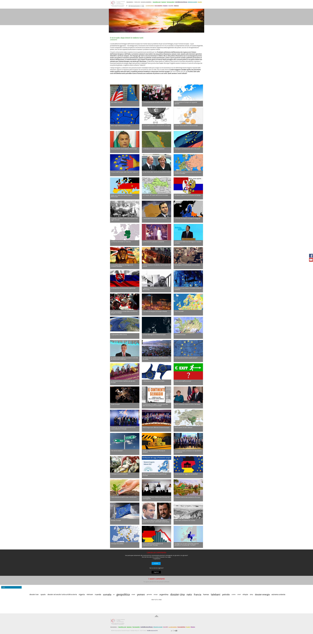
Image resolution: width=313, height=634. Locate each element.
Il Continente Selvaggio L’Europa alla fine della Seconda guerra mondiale (155, 405)
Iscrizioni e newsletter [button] (146, 2)
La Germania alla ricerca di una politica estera (156, 172)
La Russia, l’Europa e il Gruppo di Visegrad (187, 218)
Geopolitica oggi (157, 2)
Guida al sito (137, 2)
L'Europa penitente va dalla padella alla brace (156, 102)
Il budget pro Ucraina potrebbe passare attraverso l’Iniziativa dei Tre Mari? (186, 544)
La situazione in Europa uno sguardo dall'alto (185, 103)
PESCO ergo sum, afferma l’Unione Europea (156, 427)
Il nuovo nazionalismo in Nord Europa (186, 125)
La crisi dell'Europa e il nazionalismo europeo (156, 125)
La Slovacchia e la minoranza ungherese (123, 288)
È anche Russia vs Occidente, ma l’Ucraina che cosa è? (156, 265)
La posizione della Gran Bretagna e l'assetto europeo (187, 242)
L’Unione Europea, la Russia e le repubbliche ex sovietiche (188, 451)
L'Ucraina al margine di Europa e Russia (155, 311)
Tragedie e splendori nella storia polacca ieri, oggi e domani (124, 219)
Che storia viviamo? (117, 451)
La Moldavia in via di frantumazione (153, 149)
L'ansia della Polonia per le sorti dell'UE (155, 218)
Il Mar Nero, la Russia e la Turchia (184, 520)
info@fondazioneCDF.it (152, 630)
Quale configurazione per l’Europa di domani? (154, 451)
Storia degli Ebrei (158, 5)
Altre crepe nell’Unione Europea (120, 125)
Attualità (200, 2)
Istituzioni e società (192, 2)
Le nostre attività (150, 5)
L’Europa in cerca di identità (119, 474)
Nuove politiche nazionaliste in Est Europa (124, 149)
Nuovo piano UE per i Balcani (183, 427)
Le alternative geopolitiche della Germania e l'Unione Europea (187, 172)
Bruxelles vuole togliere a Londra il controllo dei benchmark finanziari (124, 358)
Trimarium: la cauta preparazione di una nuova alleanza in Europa (123, 428)
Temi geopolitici (170, 2)
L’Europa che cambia (117, 544)
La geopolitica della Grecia (119, 334)
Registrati (156, 572)
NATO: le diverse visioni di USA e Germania (187, 404)
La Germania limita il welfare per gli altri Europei (123, 381)
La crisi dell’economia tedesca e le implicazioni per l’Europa (153, 544)
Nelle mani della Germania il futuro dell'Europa (121, 196)
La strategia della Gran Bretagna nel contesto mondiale (122, 265)
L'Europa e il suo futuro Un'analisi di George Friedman (188, 288)
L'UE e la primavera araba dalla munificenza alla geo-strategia (124, 312)
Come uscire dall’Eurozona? (182, 381)
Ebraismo (165, 5)
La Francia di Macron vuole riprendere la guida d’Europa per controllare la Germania (156, 521)
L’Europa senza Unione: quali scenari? (185, 358)
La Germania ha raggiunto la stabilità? (186, 474)
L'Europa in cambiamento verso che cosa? (187, 149)
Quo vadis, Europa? (117, 102)
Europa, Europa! (116, 520)
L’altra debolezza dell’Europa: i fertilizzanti (124, 497)
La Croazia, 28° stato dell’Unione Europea (155, 195)
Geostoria (163, 2)
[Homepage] (126, 6)
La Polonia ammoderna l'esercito (121, 242)
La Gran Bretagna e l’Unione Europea (154, 334)
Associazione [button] (130, 2)
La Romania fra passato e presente (153, 242)
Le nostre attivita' (173, 627)
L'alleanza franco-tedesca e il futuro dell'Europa (154, 288)
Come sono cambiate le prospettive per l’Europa (155, 474)
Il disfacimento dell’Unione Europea (153, 381)
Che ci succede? (179, 311)
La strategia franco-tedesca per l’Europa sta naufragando (156, 498)
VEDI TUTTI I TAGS (156, 599)
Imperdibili (170, 5)
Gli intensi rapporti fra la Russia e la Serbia (187, 195)
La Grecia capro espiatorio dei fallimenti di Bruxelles (155, 358)
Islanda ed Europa (179, 334)
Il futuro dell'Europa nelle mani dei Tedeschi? (124, 172)
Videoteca (176, 5)
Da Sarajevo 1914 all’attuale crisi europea (187, 265)
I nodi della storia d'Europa (181, 2)
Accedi (156, 563)
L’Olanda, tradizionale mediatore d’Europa (187, 497)
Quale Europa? (115, 404)
